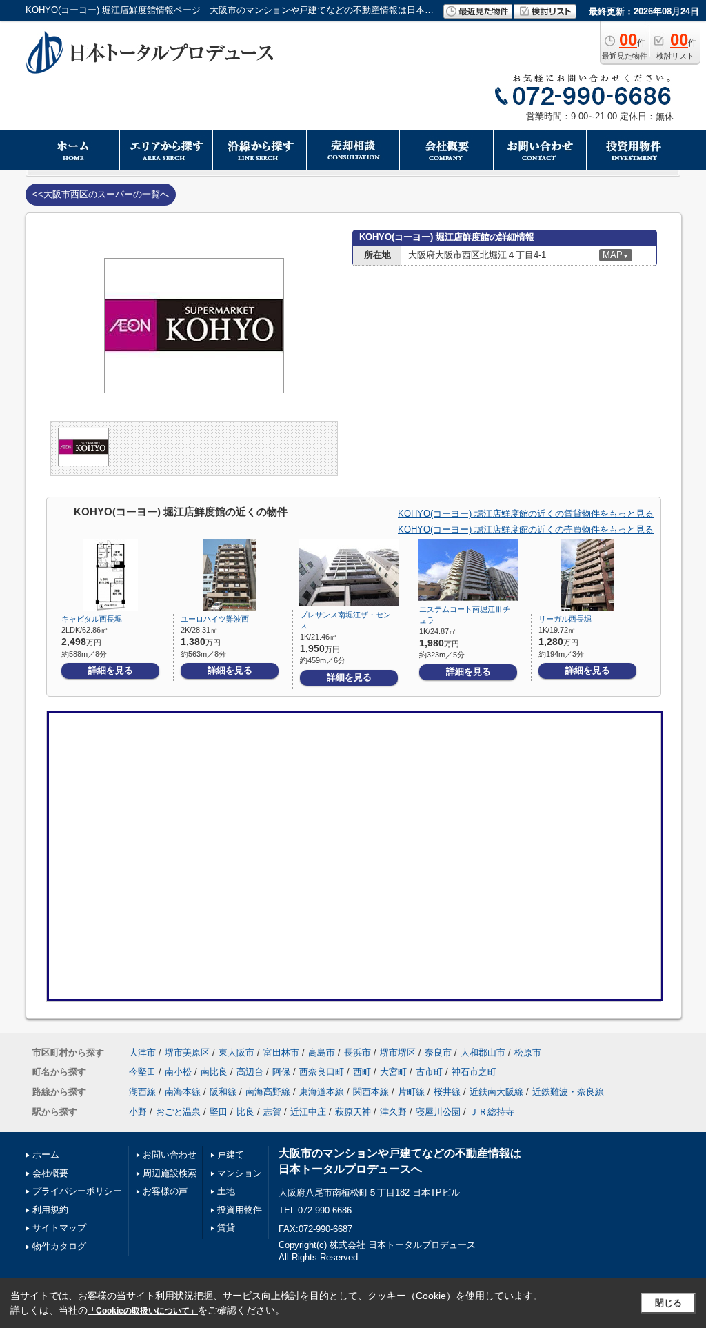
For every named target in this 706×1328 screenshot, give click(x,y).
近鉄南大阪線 (496, 1092)
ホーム (45, 1154)
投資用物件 (239, 1210)
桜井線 (447, 1092)
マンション (239, 1173)
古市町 (429, 1072)
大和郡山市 (483, 1052)
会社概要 (50, 1173)
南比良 (214, 1072)
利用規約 (50, 1210)
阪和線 (223, 1092)
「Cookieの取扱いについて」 (143, 1311)
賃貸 (226, 1227)
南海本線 (183, 1092)
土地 (226, 1191)
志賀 (272, 1112)
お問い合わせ (169, 1154)
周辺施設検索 (169, 1173)
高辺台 (249, 1072)
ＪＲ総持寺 (492, 1112)
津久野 (393, 1112)
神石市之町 (474, 1072)
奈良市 (438, 1052)
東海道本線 (321, 1092)
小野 (138, 1112)
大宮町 (393, 1072)
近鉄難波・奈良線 (568, 1092)
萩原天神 (353, 1112)
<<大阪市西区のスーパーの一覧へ (100, 194)
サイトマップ (59, 1227)
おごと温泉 (178, 1112)
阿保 (281, 1072)
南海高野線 (267, 1092)
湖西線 (142, 1092)
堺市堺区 (398, 1052)
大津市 (142, 1052)
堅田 (219, 1112)
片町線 (411, 1092)
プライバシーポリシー (77, 1191)
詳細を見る (110, 670)
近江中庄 (308, 1112)
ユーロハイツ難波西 (215, 619)
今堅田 (142, 1072)
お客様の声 (165, 1191)
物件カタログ (59, 1246)
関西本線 (371, 1092)
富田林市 (281, 1052)
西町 (362, 1072)
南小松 (178, 1072)
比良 (245, 1112)
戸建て (230, 1154)
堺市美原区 (187, 1052)
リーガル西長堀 (565, 619)
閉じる (668, 1303)
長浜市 (357, 1052)
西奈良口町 (321, 1072)
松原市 (527, 1052)
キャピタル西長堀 (91, 619)
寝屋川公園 (438, 1112)
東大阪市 (236, 1052)
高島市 (321, 1052)
